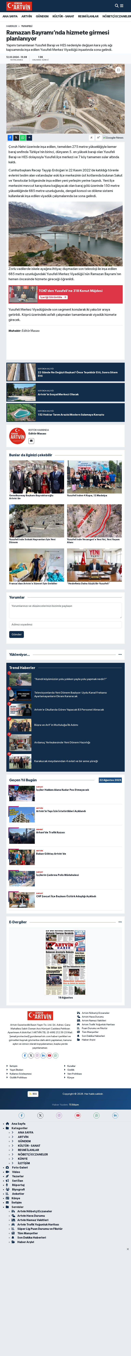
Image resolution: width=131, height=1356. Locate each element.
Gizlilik (70, 1070)
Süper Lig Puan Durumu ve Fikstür (40, 1228)
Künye (70, 1077)
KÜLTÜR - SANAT (63, 16)
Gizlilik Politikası (18, 1077)
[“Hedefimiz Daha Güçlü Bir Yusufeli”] (94, 564)
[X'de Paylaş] (16, 138)
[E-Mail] (31, 441)
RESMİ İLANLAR (88, 16)
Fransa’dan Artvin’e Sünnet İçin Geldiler (33, 583)
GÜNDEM (42, 16)
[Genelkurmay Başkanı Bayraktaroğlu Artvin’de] (36, 476)
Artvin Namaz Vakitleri (94, 1020)
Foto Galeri (20, 1167)
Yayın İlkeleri (16, 1070)
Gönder (17, 634)
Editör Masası (37, 433)
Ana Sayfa (18, 1123)
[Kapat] (129, 1249)
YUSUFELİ (26, 26)
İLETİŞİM (23, 1163)
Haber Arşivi (88, 1040)
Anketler (18, 1193)
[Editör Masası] (17, 435)
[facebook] (22, 1116)
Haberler (11, 26)
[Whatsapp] (55, 1055)
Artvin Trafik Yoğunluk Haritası (98, 1024)
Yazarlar (18, 1176)
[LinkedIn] (43, 1055)
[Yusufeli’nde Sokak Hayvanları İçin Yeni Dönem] (36, 520)
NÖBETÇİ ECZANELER (32, 1154)
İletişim (13, 1066)
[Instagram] (37, 1055)
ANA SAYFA (10, 16)
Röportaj (18, 1185)
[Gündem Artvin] (19, 6)
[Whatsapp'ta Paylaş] (23, 138)
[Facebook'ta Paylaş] (10, 138)
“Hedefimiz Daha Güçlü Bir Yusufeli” (88, 583)
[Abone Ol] (113, 137)
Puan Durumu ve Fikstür (94, 1028)
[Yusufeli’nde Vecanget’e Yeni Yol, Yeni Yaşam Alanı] (94, 520)
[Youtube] (49, 1055)
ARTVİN (26, 16)
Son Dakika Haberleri (93, 1036)
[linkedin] (115, 1116)
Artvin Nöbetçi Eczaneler (96, 1013)
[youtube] (78, 1116)
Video (16, 1172)
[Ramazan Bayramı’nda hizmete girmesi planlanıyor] (65, 99)
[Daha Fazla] (29, 138)
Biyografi (18, 1189)
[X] (31, 1055)
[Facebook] (25, 1055)
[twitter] (40, 1116)
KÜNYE (22, 1158)
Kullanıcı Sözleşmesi (21, 1074)
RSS (34, 1094)
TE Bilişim (74, 1104)
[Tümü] (120, 654)
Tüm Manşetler (90, 1032)
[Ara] (117, 6)
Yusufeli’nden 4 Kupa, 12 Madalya (87, 495)
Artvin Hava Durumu (93, 1016)
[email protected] (19, 1036)
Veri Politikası (74, 1074)
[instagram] (59, 1116)
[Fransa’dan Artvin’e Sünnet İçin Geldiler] (36, 564)
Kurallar (71, 1066)
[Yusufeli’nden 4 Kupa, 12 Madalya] (94, 476)
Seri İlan (17, 1180)
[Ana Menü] (121, 6)
